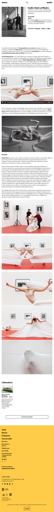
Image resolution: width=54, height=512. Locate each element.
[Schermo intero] (51, 102)
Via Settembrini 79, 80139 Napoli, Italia (13, 479)
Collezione (6, 436)
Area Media (5, 451)
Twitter (43, 28)
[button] (27, 89)
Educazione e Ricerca (6, 444)
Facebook (37, 28)
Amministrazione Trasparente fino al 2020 (7, 455)
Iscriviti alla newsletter (27, 416)
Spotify (10, 484)
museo (4, 3)
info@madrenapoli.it (8, 481)
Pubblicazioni (6, 448)
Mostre (4, 433)
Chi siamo (5, 441)
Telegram (12, 484)
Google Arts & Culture (8, 468)
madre (49, 3)
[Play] (2, 102)
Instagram (7, 484)
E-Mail (48, 28)
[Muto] (49, 102)
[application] (27, 89)
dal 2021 (4, 459)
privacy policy (42, 504)
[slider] (26, 102)
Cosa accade (7, 439)
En (4, 461)
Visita (4, 430)
